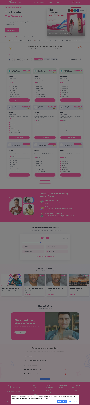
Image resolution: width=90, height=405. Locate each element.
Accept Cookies (62, 401)
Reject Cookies (73, 401)
